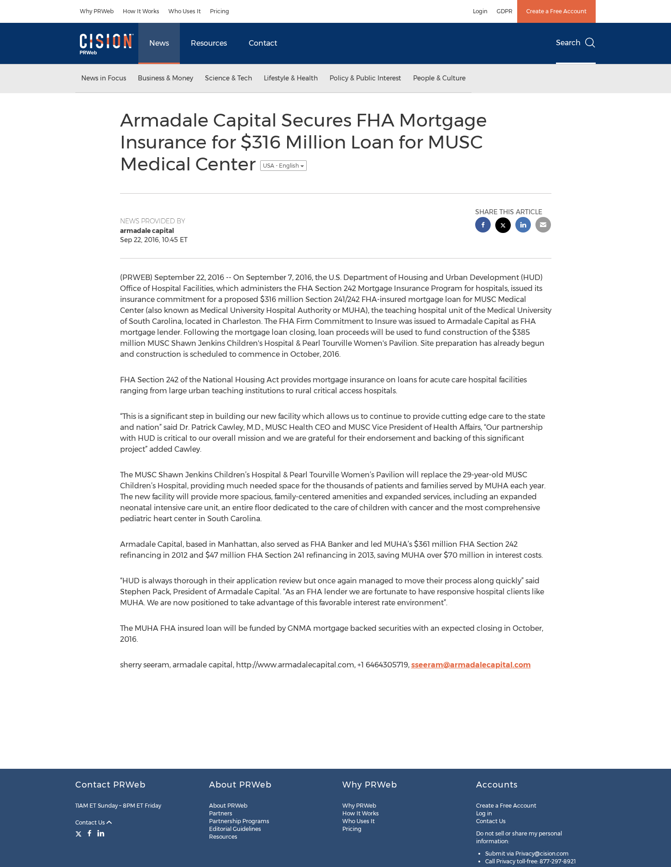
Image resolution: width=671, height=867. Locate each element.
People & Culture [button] (439, 78)
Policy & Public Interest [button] (365, 78)
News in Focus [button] (103, 78)
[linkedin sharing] (523, 226)
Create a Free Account (556, 11)
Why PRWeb (97, 11)
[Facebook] (89, 833)
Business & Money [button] (165, 78)
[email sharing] (543, 226)
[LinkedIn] (101, 833)
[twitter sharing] (503, 226)
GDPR (505, 11)
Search (568, 42)
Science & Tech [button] (228, 78)
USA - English (281, 165)
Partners (220, 813)
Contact (263, 43)
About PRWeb (228, 805)
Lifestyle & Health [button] (291, 78)
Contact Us (90, 822)
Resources (209, 43)
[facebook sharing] (483, 226)
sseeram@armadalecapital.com (471, 665)
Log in (484, 813)
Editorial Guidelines (235, 828)
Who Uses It (184, 11)
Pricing (219, 11)
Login (480, 11)
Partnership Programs (239, 821)
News (159, 43)
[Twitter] (79, 833)
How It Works (141, 11)
